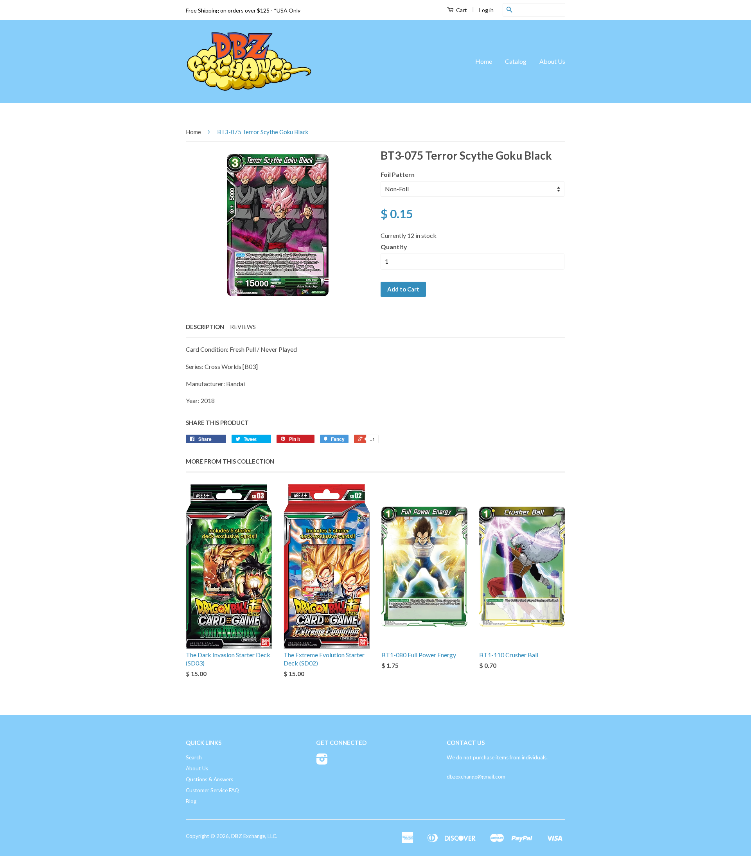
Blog (191, 801)
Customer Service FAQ (212, 790)
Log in (486, 10)
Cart (461, 10)
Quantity (394, 246)
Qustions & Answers (209, 779)
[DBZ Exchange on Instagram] (322, 762)
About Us (552, 61)
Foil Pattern (398, 174)
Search (194, 757)
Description (205, 326)
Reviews (243, 326)
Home (483, 61)
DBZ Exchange (248, 836)
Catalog (515, 61)
